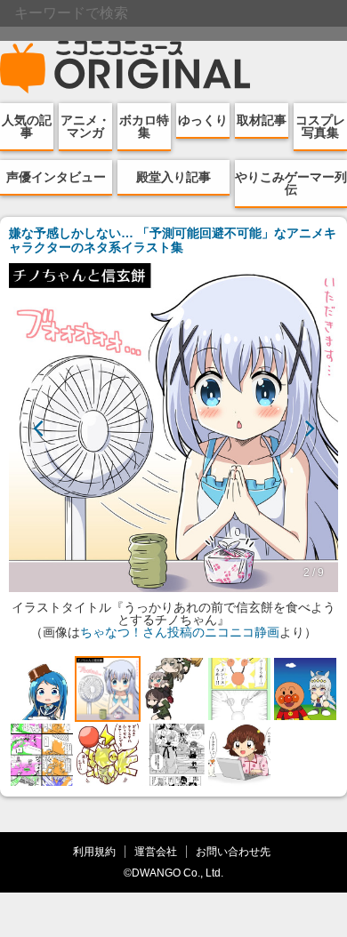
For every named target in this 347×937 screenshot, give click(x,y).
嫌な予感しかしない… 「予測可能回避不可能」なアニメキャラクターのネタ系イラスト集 (172, 240)
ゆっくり (203, 120)
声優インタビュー (56, 177)
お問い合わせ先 (233, 851)
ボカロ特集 (144, 126)
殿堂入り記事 (173, 177)
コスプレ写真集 (320, 126)
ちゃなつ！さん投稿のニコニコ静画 (179, 632)
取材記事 (261, 120)
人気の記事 (27, 126)
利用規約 (94, 851)
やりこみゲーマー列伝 (291, 183)
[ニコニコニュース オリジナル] (125, 67)
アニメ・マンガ (85, 126)
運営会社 (155, 851)
